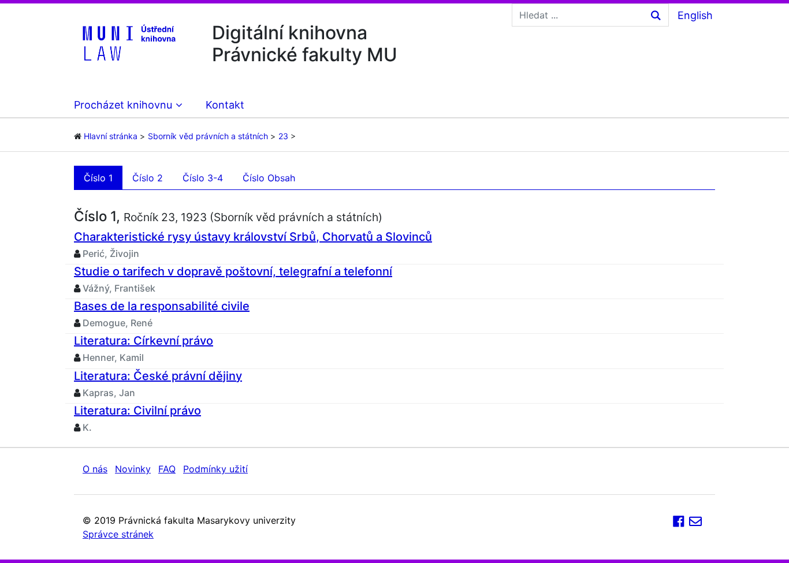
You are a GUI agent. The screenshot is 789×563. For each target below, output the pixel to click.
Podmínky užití (215, 469)
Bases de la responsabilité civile (162, 306)
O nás (95, 469)
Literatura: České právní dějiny (158, 376)
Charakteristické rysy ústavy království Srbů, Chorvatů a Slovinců (253, 237)
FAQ (167, 469)
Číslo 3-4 (203, 178)
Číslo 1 (98, 178)
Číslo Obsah (269, 178)
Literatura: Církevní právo (143, 341)
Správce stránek (118, 534)
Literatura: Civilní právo (137, 410)
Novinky (133, 469)
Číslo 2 (147, 178)
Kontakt (225, 105)
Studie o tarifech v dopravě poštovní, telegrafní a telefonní (233, 271)
